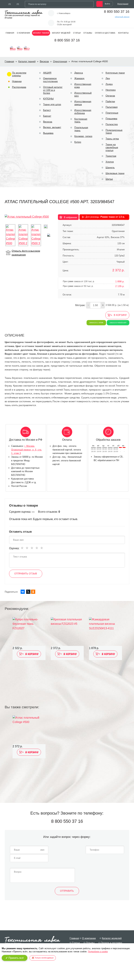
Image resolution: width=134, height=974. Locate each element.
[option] (29, 656)
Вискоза (44, 61)
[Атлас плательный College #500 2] (23, 235)
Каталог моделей (61, 33)
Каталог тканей (41, 33)
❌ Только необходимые (43, 958)
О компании (23, 33)
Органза (110, 95)
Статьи (77, 33)
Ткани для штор (52, 104)
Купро (77, 142)
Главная (10, 33)
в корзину (120, 315)
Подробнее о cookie (98, 951)
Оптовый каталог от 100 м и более (52, 90)
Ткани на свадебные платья (112, 147)
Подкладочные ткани (114, 131)
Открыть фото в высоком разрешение (26, 252)
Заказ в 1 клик (96, 323)
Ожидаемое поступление (50, 80)
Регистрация (122, 4)
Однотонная (60, 61)
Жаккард (79, 78)
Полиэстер (112, 124)
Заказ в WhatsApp (118, 323)
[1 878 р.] (105, 631)
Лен (108, 78)
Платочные (112, 112)
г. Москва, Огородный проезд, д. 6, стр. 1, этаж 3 (26, 450)
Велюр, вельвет (52, 127)
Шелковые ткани (115, 173)
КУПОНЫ (48, 98)
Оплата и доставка (105, 33)
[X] (28, 592)
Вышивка (48, 133)
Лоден (109, 84)
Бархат (47, 115)
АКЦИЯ (47, 72)
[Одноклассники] (33, 592)
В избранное (70, 217)
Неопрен (111, 89)
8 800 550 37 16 (116, 11)
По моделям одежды (19, 74)
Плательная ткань (81, 129)
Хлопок (110, 161)
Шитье (109, 179)
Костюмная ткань (80, 120)
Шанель (110, 167)
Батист (47, 110)
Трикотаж (111, 156)
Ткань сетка (112, 138)
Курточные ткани (115, 72)
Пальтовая (112, 107)
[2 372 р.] (67, 631)
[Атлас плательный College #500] (27, 216)
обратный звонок (122, 17)
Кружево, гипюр (83, 136)
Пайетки (110, 101)
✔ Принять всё (15, 957)
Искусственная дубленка (82, 111)
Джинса (78, 72)
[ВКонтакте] (23, 592)
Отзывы (87, 33)
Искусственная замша (82, 103)
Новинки (17, 81)
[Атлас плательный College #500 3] (36, 235)
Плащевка (111, 118)
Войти (107, 4)
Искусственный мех (83, 94)
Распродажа (19, 87)
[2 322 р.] (29, 631)
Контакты (123, 33)
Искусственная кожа (82, 85)
